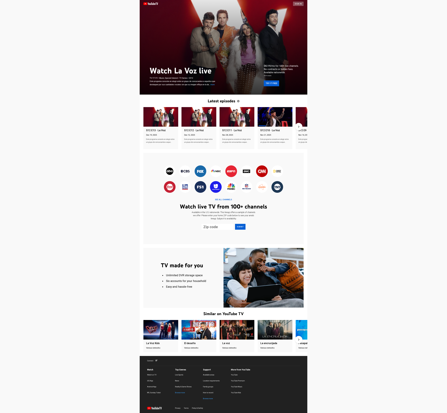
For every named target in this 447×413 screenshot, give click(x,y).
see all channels (223, 199)
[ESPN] (231, 171)
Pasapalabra (305, 343)
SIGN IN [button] (298, 4)
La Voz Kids (153, 343)
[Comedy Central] (277, 171)
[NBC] (216, 171)
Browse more (180, 393)
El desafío (190, 343)
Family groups (208, 387)
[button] (298, 126)
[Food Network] (169, 187)
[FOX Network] (200, 171)
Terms (186, 408)
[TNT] (277, 187)
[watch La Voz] (160, 117)
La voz (226, 343)
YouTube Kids (236, 393)
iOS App (150, 381)
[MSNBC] (231, 187)
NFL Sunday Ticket (154, 393)
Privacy (177, 408)
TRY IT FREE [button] (271, 83)
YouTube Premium (238, 381)
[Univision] (216, 187)
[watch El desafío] (198, 330)
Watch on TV (151, 375)
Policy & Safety (197, 408)
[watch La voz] (237, 330)
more (212, 84)
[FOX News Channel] (185, 187)
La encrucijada (268, 343)
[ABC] (169, 171)
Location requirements (211, 381)
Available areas (208, 375)
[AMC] (246, 171)
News (177, 381)
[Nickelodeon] (262, 187)
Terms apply (267, 75)
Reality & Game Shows (183, 387)
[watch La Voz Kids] (160, 330)
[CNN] (262, 171)
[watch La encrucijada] (275, 330)
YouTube (234, 375)
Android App (151, 387)
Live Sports (179, 375)
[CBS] (185, 171)
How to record (208, 393)
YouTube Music (236, 387)
